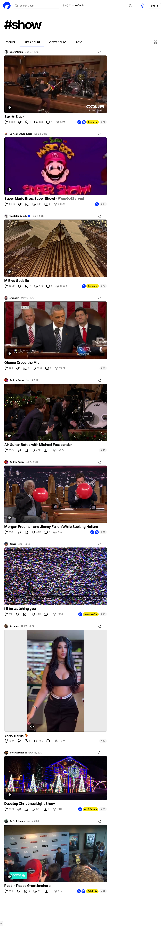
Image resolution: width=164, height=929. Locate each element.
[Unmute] (9, 107)
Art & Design (90, 809)
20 (103, 809)
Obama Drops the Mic (21, 362)
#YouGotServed (71, 198)
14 (103, 286)
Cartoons (92, 286)
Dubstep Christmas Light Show (29, 803)
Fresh (78, 42)
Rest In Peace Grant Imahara (27, 886)
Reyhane (14, 626)
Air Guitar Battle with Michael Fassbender (38, 445)
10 (103, 614)
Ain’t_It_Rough (17, 821)
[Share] (100, 52)
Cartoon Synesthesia (20, 134)
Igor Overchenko (18, 753)
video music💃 (16, 735)
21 (103, 204)
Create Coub (76, 5)
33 (103, 368)
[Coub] (7, 5)
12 (103, 122)
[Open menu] (1, 923)
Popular (10, 42)
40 (103, 450)
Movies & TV (90, 614)
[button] (156, 42)
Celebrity (92, 122)
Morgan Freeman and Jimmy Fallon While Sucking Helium (51, 527)
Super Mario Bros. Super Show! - (31, 198)
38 (103, 532)
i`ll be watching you (20, 608)
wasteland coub (18, 216)
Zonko (12, 544)
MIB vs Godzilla (16, 281)
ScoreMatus (16, 52)
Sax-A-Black (14, 116)
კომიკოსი (14, 298)
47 (103, 891)
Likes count (32, 42)
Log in (154, 5)
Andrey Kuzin (16, 380)
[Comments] (27, 122)
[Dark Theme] (130, 5)
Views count (57, 42)
